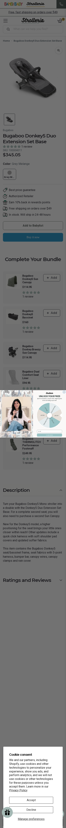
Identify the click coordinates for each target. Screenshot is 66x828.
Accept (31, 800)
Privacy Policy (18, 790)
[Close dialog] (64, 392)
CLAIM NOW (49, 435)
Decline (31, 809)
